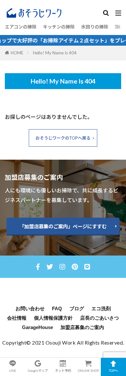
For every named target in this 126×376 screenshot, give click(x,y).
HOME (17, 52)
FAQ (57, 308)
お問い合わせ (30, 308)
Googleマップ (38, 370)
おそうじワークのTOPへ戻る (63, 138)
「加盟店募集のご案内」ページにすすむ (63, 226)
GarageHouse (37, 327)
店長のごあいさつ (99, 318)
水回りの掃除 (94, 26)
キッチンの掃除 (59, 26)
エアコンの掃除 (21, 26)
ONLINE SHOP (88, 370)
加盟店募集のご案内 (82, 327)
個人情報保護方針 (53, 318)
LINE (12, 370)
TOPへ (113, 370)
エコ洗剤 (101, 308)
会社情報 (16, 318)
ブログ (76, 308)
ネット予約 (63, 370)
